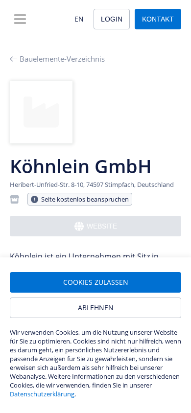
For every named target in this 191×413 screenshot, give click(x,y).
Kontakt (158, 19)
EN (79, 18)
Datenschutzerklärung (42, 394)
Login (111, 19)
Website (102, 226)
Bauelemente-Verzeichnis (62, 59)
